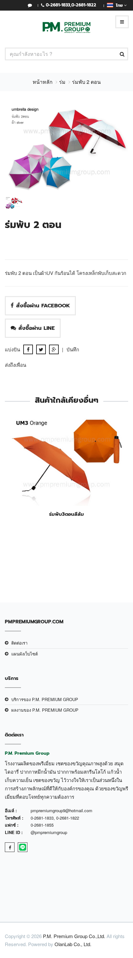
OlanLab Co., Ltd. (73, 944)
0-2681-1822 (83, 5)
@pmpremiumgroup (49, 832)
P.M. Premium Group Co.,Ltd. (74, 936)
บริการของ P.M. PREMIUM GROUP (44, 699)
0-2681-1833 (58, 5)
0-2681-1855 (42, 825)
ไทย (118, 5)
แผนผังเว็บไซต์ (24, 654)
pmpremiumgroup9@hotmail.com (61, 810)
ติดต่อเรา (19, 643)
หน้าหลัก (43, 81)
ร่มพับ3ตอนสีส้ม (66, 514)
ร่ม (62, 81)
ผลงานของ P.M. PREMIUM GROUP (44, 710)
